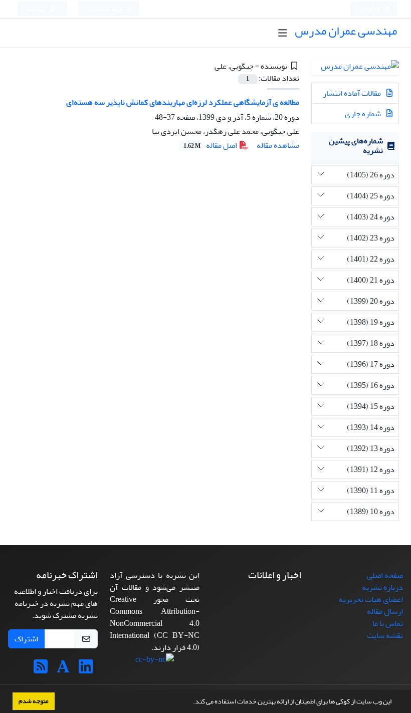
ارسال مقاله (385, 611)
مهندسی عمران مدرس (346, 31)
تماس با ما (387, 623)
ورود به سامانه (106, 9)
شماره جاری (363, 113)
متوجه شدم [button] (34, 701)
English (371, 9)
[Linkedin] (86, 669)
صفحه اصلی (385, 575)
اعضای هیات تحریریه (371, 599)
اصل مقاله (211, 145)
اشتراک (26, 638)
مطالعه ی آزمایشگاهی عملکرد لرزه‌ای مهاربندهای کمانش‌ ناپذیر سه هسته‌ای (182, 102)
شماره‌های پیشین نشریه (356, 145)
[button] (190, 702)
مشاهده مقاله (278, 145)
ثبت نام (37, 9)
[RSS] (41, 669)
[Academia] (63, 669)
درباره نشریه (382, 587)
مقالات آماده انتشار (352, 93)
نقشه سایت (385, 635)
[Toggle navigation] (282, 33)
